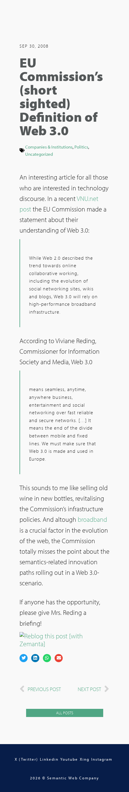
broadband (92, 519)
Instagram (101, 759)
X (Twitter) (26, 759)
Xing (84, 759)
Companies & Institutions (49, 147)
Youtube (69, 759)
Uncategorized (39, 154)
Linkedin (49, 759)
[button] (24, 658)
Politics (81, 147)
